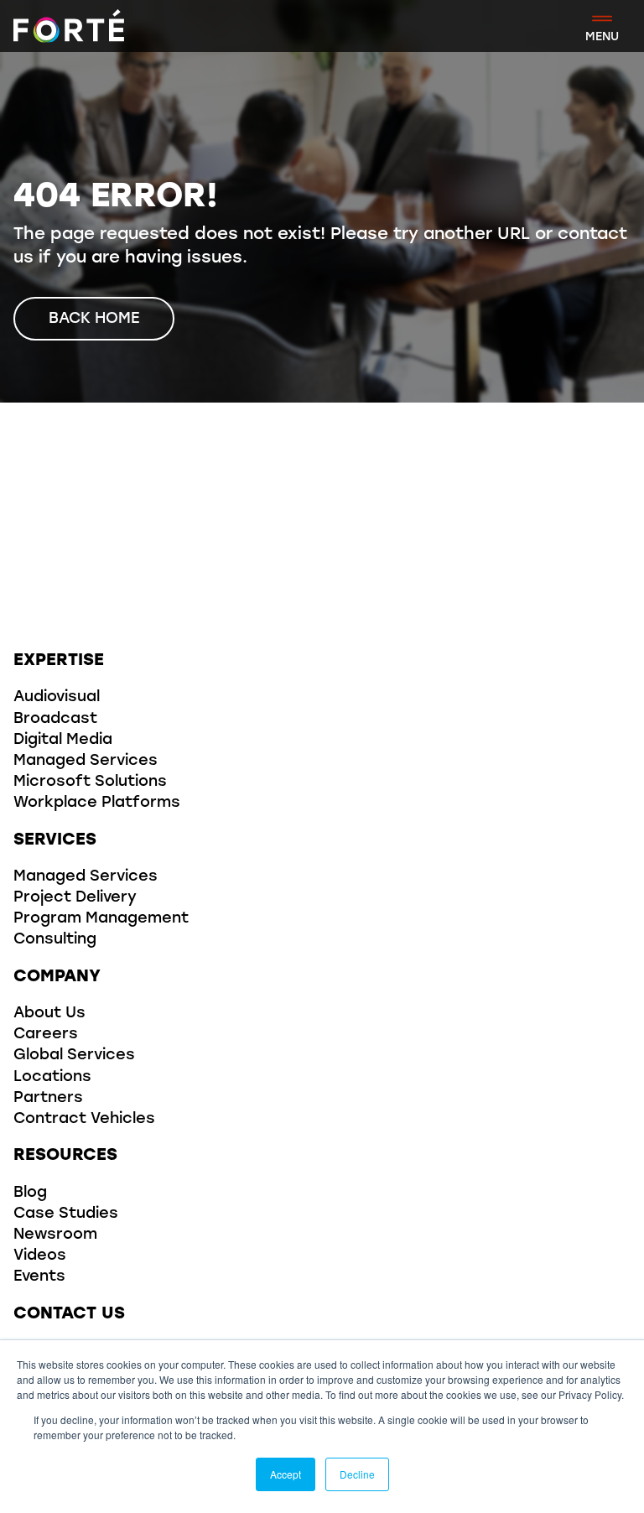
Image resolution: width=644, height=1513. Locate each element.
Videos (39, 1256)
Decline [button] (357, 1474)
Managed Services (85, 761)
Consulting (54, 940)
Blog (30, 1193)
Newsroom (55, 1235)
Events (39, 1277)
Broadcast (55, 719)
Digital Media (62, 740)
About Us (49, 1014)
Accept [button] (285, 1474)
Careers (45, 1034)
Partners (48, 1098)
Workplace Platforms (96, 803)
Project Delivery (75, 898)
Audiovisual (56, 697)
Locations (52, 1077)
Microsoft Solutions (90, 782)
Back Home (94, 319)
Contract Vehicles (84, 1119)
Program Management (101, 919)
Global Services (74, 1055)
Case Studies (65, 1214)
